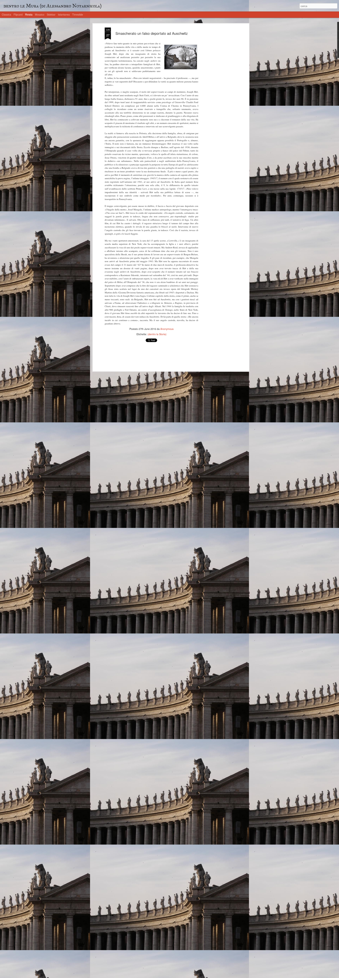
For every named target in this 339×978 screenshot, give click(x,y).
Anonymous (167, 329)
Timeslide (77, 14)
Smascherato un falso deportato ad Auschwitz (151, 33)
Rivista (28, 14)
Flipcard (18, 14)
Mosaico (39, 14)
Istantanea (64, 14)
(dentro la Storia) (157, 334)
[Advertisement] (217, 83)
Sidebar (51, 14)
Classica (6, 14)
